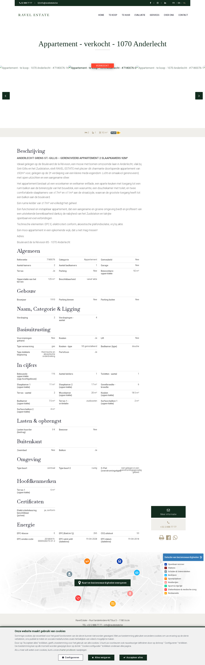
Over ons (169, 15)
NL (184, 3)
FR (173, 3)
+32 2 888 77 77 (94, 625)
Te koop (113, 15)
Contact (183, 15)
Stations (171, 568)
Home (101, 15)
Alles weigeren (102, 657)
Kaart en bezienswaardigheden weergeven (104, 583)
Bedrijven (172, 575)
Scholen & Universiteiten (179, 571)
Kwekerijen (173, 582)
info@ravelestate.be (113, 625)
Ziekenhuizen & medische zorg (182, 589)
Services (154, 15)
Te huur (126, 15)
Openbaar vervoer (176, 564)
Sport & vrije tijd (175, 586)
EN (179, 3)
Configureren (72, 657)
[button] (183, 557)
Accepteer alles (135, 657)
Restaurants (173, 593)
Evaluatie (140, 15)
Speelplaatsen (174, 579)
